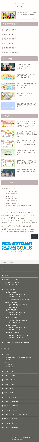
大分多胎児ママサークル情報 (20, 299)
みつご (4, 218)
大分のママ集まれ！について (18, 295)
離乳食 (27, 231)
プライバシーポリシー (14, 437)
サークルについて (10, 188)
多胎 (13, 226)
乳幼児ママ (4, 226)
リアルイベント (17, 223)
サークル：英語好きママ (12, 427)
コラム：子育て (9, 384)
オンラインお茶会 (6, 221)
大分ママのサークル (12, 191)
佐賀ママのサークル (12, 196)
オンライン (28, 218)
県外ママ (31, 229)
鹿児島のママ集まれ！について (18, 335)
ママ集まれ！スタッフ (13, 282)
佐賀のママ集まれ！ (11, 39)
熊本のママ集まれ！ (11, 43)
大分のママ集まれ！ (11, 30)
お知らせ (22, 212)
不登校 (28, 223)
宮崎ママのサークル (12, 201)
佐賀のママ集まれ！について (18, 312)
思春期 (22, 229)
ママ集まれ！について (11, 279)
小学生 (18, 229)
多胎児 (18, 226)
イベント (12, 218)
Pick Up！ (7, 355)
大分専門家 (9, 367)
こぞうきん (17, 215)
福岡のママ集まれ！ (11, 34)
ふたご (23, 215)
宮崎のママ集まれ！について (18, 328)
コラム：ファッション (11, 375)
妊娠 (30, 226)
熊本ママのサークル (12, 198)
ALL (3, 212)
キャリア (15, 220)
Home (6, 275)
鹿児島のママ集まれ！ (11, 52)
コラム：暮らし (9, 388)
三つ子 (23, 223)
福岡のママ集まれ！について (18, 305)
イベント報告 (20, 218)
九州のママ (34, 223)
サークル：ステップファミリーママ (15, 414)
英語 (6, 231)
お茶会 (30, 212)
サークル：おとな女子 (11, 419)
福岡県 (3, 231)
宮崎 (10, 229)
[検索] (34, 236)
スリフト (26, 221)
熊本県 (26, 229)
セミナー (32, 220)
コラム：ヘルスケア (10, 371)
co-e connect (26, 437)
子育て (4, 228)
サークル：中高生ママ (11, 410)
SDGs (7, 213)
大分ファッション (12, 362)
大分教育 (9, 364)
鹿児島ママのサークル (13, 203)
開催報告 (22, 231)
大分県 (24, 225)
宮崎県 (14, 229)
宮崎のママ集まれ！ (11, 48)
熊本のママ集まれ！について (18, 320)
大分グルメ (9, 360)
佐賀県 (10, 226)
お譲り (12, 215)
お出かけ (14, 212)
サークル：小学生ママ (11, 406)
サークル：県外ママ (10, 423)
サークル (20, 221)
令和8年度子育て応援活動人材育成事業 (18, 205)
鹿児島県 (32, 231)
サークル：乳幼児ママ (11, 397)
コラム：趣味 (8, 393)
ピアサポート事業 (7, 223)
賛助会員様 (16, 231)
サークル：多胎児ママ (11, 401)
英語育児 (11, 231)
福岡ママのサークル (12, 194)
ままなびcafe (31, 215)
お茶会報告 (5, 215)
